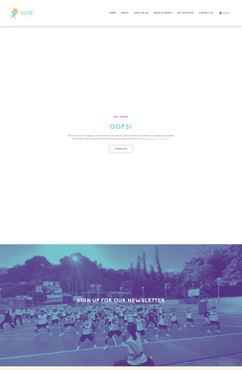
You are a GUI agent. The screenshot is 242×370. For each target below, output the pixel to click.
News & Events (163, 13)
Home (113, 13)
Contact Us (206, 13)
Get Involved (185, 13)
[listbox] (225, 13)
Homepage (121, 149)
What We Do (141, 13)
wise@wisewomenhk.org (157, 138)
